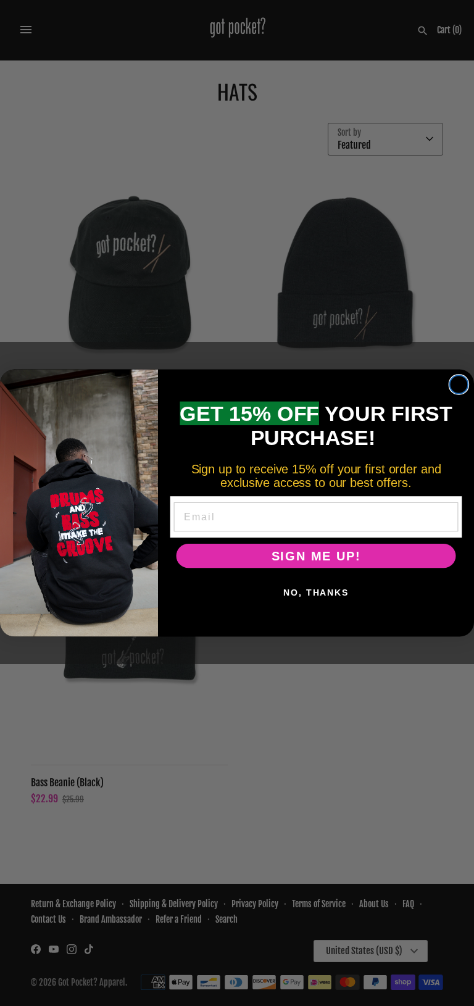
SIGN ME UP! (316, 556)
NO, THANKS (315, 592)
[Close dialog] (459, 384)
